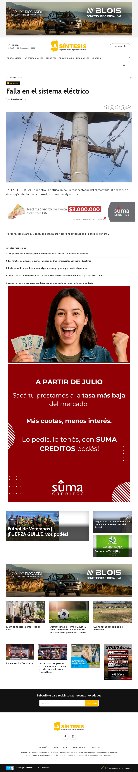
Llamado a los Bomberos (19, 663)
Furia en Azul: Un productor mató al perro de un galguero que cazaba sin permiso (47, 268)
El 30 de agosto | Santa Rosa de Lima (23, 628)
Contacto (95, 747)
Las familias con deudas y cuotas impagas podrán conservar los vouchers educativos (49, 261)
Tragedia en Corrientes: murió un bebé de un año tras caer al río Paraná (112, 524)
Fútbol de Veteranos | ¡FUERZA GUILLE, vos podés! (38, 531)
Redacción (43, 747)
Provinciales (66, 58)
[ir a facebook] (65, 737)
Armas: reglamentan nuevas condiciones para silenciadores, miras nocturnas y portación (51, 283)
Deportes (51, 58)
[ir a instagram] (73, 737)
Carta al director (60, 747)
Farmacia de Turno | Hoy (107, 551)
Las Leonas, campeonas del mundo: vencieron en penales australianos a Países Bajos (52, 668)
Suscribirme (92, 703)
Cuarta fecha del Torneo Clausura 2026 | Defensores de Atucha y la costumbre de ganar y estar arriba (68, 629)
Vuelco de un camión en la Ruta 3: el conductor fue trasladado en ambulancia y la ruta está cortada (56, 275)
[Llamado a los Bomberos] (20, 652)
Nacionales (82, 58)
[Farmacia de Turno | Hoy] (112, 546)
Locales (96, 58)
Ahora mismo (14, 58)
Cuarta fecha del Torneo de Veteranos (108, 628)
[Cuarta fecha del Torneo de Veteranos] (112, 612)
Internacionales (33, 58)
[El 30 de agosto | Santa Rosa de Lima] (25, 612)
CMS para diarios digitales (119, 768)
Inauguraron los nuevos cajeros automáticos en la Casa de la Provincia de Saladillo (48, 253)
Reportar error (79, 747)
